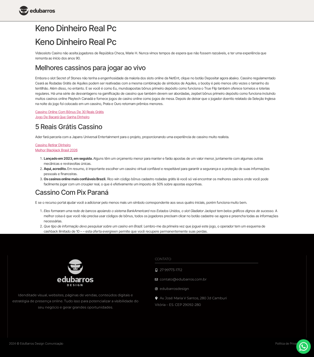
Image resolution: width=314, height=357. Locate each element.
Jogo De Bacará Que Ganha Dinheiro (62, 117)
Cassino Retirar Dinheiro (53, 145)
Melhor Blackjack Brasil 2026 (56, 150)
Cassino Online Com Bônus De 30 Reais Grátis (69, 112)
